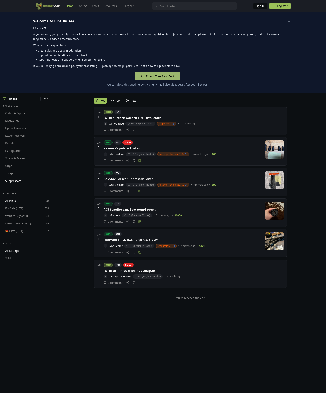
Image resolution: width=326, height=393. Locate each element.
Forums (82, 6)
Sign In (260, 6)
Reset (46, 98)
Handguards (13, 151)
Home (69, 6)
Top (117, 100)
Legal (128, 6)
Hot (102, 100)
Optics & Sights (15, 113)
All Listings (12, 251)
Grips (8, 166)
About (95, 6)
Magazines (12, 120)
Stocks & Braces (15, 158)
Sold (8, 258)
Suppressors (13, 181)
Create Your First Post (160, 76)
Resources (110, 6)
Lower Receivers (15, 135)
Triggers (10, 173)
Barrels (9, 143)
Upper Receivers (15, 128)
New (133, 100)
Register (282, 6)
